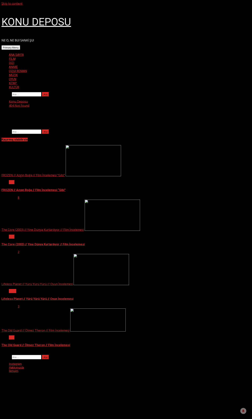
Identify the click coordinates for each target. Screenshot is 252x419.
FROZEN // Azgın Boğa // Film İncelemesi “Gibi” (33, 175)
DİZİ (11, 63)
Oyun (12, 291)
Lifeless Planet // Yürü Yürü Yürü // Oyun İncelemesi (37, 284)
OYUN (12, 79)
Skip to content (12, 3)
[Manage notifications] (243, 411)
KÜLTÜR (14, 87)
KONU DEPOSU (36, 22)
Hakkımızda (16, 367)
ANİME (13, 67)
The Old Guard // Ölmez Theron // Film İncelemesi (35, 330)
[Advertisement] (29, 394)
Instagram (15, 364)
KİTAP (13, 83)
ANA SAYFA (16, 55)
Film (11, 182)
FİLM (12, 59)
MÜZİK (13, 75)
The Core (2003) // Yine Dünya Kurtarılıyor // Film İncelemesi (42, 230)
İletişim (13, 371)
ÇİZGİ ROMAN (18, 71)
